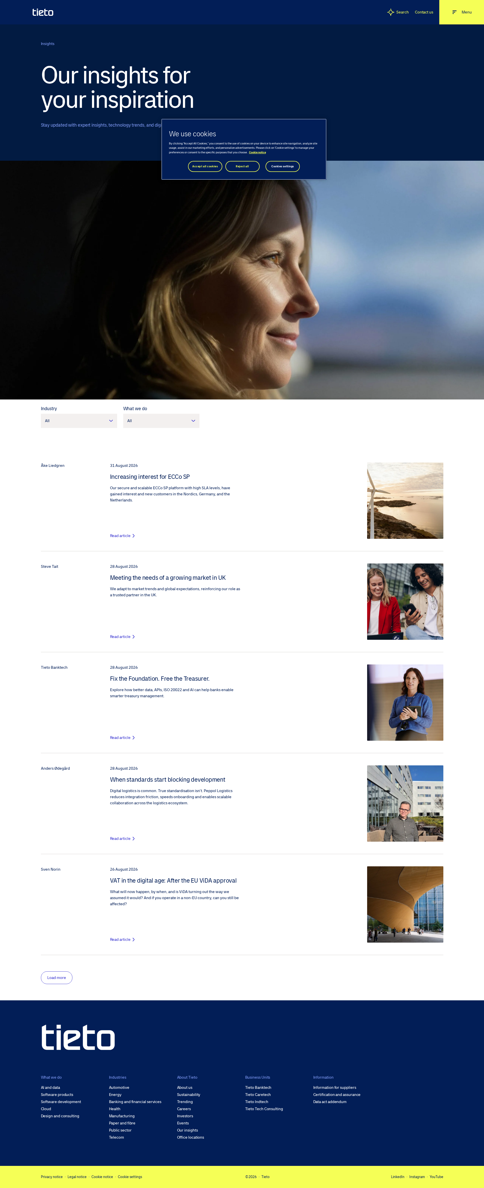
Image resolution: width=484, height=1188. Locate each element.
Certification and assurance (337, 1094)
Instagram (417, 1177)
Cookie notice (102, 1177)
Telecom (116, 1137)
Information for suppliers (334, 1087)
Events (183, 1123)
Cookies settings (282, 166)
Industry (49, 409)
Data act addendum (330, 1102)
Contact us (424, 12)
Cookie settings (130, 1177)
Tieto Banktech (258, 1087)
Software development (61, 1102)
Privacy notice (52, 1177)
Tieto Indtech (256, 1102)
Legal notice (77, 1177)
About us (184, 1087)
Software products (57, 1094)
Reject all (242, 166)
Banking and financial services (135, 1102)
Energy (115, 1094)
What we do (135, 409)
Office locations (190, 1137)
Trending (185, 1102)
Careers (184, 1109)
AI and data (50, 1087)
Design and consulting (60, 1116)
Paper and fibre (122, 1123)
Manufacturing (122, 1116)
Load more (56, 977)
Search (402, 12)
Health (115, 1109)
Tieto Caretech (258, 1094)
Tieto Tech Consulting (264, 1109)
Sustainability (188, 1094)
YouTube (436, 1177)
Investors (185, 1116)
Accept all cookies (205, 166)
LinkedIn (397, 1177)
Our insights (187, 1130)
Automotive (119, 1087)
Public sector (120, 1130)
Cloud (46, 1109)
